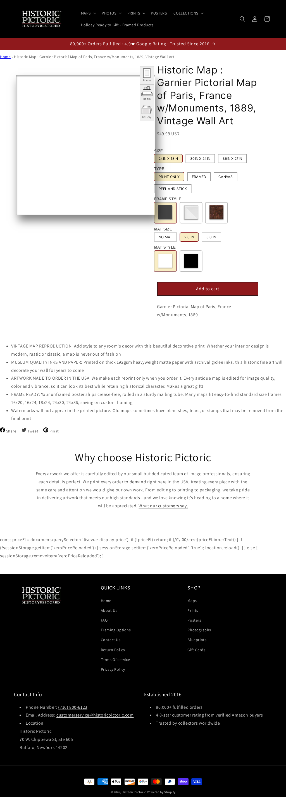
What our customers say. (163, 506)
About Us (109, 610)
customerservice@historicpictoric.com (95, 715)
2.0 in (189, 237)
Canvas (225, 177)
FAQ (104, 620)
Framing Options (116, 629)
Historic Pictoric (134, 792)
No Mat (165, 237)
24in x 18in (168, 158)
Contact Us (111, 639)
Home (5, 56)
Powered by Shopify (161, 792)
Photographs (199, 629)
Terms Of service (115, 659)
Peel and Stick (173, 189)
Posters (194, 620)
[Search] (242, 19)
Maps (192, 600)
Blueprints (196, 639)
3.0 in (211, 237)
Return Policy (113, 649)
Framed (199, 177)
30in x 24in (200, 158)
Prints (192, 610)
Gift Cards (196, 649)
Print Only (169, 177)
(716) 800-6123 (72, 707)
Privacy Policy (113, 669)
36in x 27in (232, 158)
